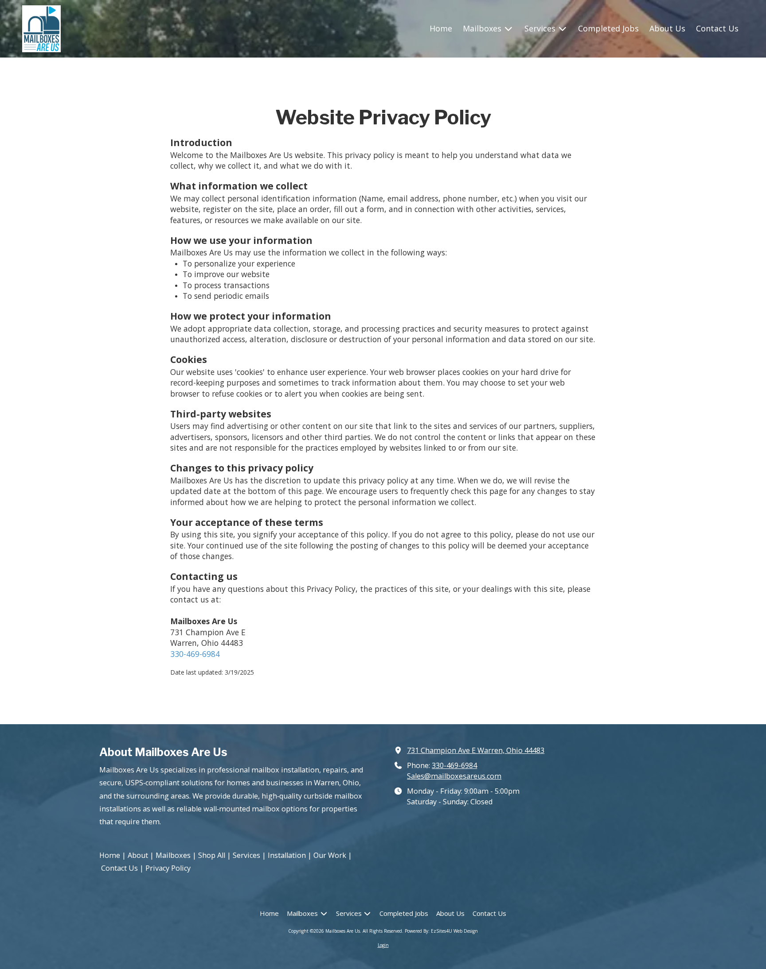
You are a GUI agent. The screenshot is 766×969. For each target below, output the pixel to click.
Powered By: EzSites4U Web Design (441, 931)
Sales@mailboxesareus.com (454, 776)
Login (383, 945)
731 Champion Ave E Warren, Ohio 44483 (475, 750)
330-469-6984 (195, 654)
